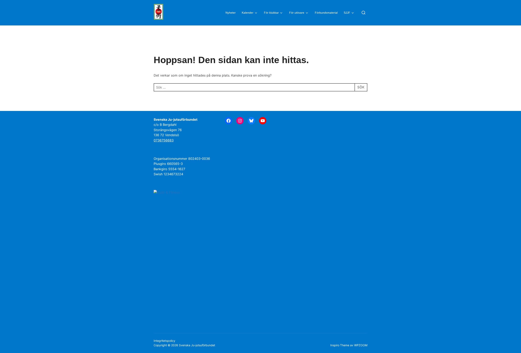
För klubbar (271, 12)
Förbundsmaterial (326, 12)
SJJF (347, 12)
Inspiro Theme (339, 345)
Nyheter (230, 12)
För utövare (296, 12)
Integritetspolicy (164, 340)
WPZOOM (360, 345)
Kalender (247, 12)
